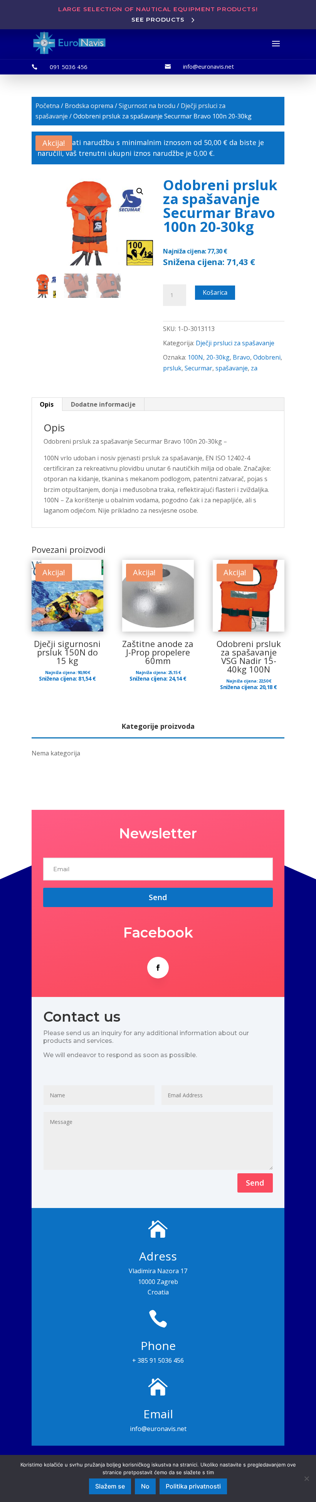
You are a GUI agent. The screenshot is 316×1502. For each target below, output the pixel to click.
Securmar (198, 368)
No (145, 1486)
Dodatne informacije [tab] (103, 404)
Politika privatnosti (193, 1486)
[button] (140, 191)
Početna (47, 105)
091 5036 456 (68, 67)
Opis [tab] (47, 404)
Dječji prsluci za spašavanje (235, 343)
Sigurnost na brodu (147, 105)
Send (255, 1183)
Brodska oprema (89, 105)
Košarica (215, 292)
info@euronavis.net (208, 66)
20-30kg (218, 357)
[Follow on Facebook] (158, 967)
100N (195, 357)
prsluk (172, 368)
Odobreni (267, 357)
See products (158, 19)
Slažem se (110, 1486)
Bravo (241, 357)
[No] (306, 1478)
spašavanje (231, 368)
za (254, 368)
